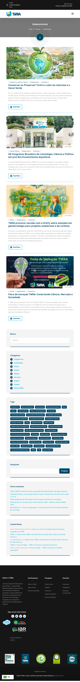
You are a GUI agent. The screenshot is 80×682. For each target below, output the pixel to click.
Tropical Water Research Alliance (20, 450)
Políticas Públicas (57, 438)
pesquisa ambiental (31, 438)
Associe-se (48, 590)
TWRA (33, 450)
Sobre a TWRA (32, 584)
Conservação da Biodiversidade (35, 415)
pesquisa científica (45, 438)
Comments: (45, 82)
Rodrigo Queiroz (34, 82)
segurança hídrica (27, 446)
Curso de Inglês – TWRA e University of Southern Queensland (37, 545)
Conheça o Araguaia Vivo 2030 (64, 6)
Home (30, 29)
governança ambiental (55, 426)
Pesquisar (14, 464)
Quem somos (32, 587)
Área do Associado (33, 590)
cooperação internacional (54, 415)
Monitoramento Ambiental (59, 434)
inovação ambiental (51, 430)
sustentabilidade (39, 446)
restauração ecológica (62, 442)
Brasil (64, 407)
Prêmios (25, 82)
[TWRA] (13, 14)
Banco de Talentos (50, 597)
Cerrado (13, 411)
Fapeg (27, 422)
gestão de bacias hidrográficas (19, 426)
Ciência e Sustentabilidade (38, 411)
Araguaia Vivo (13, 82)
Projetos (47, 587)
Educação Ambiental (16, 422)
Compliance (66, 587)
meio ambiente (45, 434)
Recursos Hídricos (48, 442)
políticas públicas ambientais (19, 442)
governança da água (17, 430)
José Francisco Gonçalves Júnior (20, 434)
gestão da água (48, 422)
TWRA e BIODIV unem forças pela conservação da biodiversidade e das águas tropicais (38, 491)
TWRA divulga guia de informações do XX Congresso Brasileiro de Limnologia (35, 499)
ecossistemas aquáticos (36, 418)
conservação (51, 411)
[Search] (67, 340)
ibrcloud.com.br (59, 675)
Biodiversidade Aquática (53, 407)
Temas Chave (49, 584)
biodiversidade (40, 407)
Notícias (37, 29)
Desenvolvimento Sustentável (19, 418)
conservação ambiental (17, 415)
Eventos (12, 151)
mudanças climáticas (17, 438)
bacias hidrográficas (27, 407)
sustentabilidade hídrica (53, 446)
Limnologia (35, 434)
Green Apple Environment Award (34, 430)
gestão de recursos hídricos (38, 426)
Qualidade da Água (35, 442)
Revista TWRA (15, 446)
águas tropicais (47, 450)
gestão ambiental (36, 422)
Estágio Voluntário (50, 594)
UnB (39, 450)
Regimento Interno (40, 671)
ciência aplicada (23, 411)
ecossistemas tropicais (52, 418)
